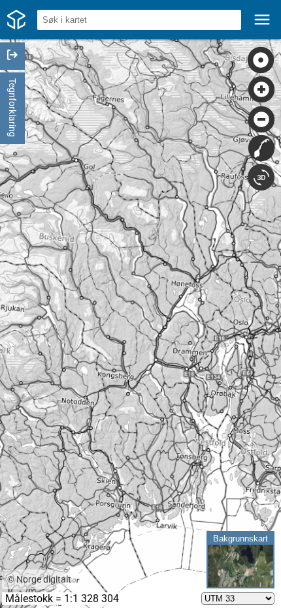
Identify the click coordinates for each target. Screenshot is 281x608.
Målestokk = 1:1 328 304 (62, 598)
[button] (140, 19)
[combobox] (139, 20)
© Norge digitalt (39, 579)
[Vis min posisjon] (261, 60)
